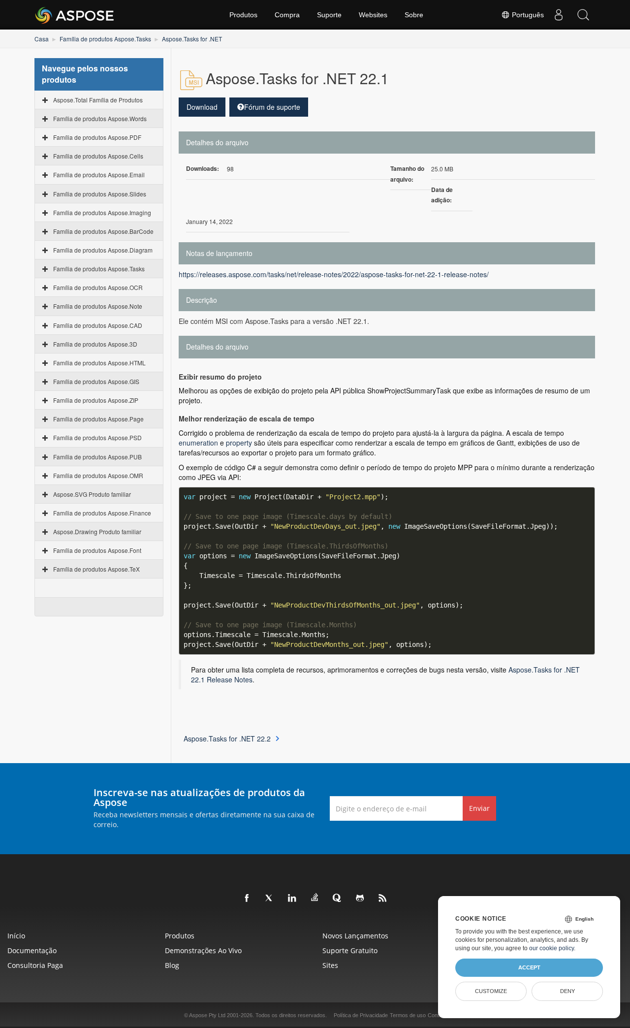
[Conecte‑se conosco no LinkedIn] (292, 898)
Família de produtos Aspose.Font (97, 550)
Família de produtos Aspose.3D (95, 344)
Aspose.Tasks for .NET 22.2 (227, 738)
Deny (567, 991)
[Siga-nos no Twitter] (269, 898)
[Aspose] (75, 14)
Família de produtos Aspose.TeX (96, 569)
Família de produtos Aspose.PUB (97, 456)
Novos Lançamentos (355, 935)
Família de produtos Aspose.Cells (98, 156)
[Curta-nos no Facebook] (247, 898)
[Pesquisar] (583, 15)
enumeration (198, 443)
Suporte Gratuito (350, 950)
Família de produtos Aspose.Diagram (103, 250)
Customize (491, 991)
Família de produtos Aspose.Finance (102, 513)
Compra (287, 15)
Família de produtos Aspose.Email (99, 174)
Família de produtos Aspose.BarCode (103, 231)
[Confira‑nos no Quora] (337, 898)
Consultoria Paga (35, 965)
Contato (437, 1015)
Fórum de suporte (272, 107)
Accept (529, 967)
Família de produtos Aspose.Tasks (105, 38)
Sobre (414, 15)
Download (202, 107)
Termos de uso (408, 1015)
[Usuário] (558, 15)
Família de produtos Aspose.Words (100, 118)
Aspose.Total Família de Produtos (98, 100)
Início (16, 935)
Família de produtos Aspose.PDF (97, 137)
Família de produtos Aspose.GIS (96, 381)
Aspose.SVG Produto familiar (92, 494)
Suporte (329, 15)
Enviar (479, 808)
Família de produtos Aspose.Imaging (102, 212)
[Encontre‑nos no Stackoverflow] (315, 897)
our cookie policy (551, 948)
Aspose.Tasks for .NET (192, 38)
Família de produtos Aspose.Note (97, 306)
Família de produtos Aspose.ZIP (95, 400)
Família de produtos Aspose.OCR (98, 287)
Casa (41, 38)
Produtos (243, 15)
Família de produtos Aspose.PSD (97, 437)
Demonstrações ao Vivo (203, 950)
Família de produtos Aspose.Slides (99, 194)
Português (527, 15)
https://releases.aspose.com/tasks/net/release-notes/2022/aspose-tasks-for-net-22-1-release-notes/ (334, 274)
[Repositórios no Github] (360, 898)
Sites (330, 965)
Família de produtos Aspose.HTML (99, 362)
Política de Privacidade (361, 1015)
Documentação (32, 950)
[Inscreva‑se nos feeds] (383, 898)
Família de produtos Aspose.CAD (97, 325)
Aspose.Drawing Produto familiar (97, 531)
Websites (373, 15)
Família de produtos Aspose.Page (98, 419)
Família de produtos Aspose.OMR (98, 475)
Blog (172, 965)
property (239, 443)
